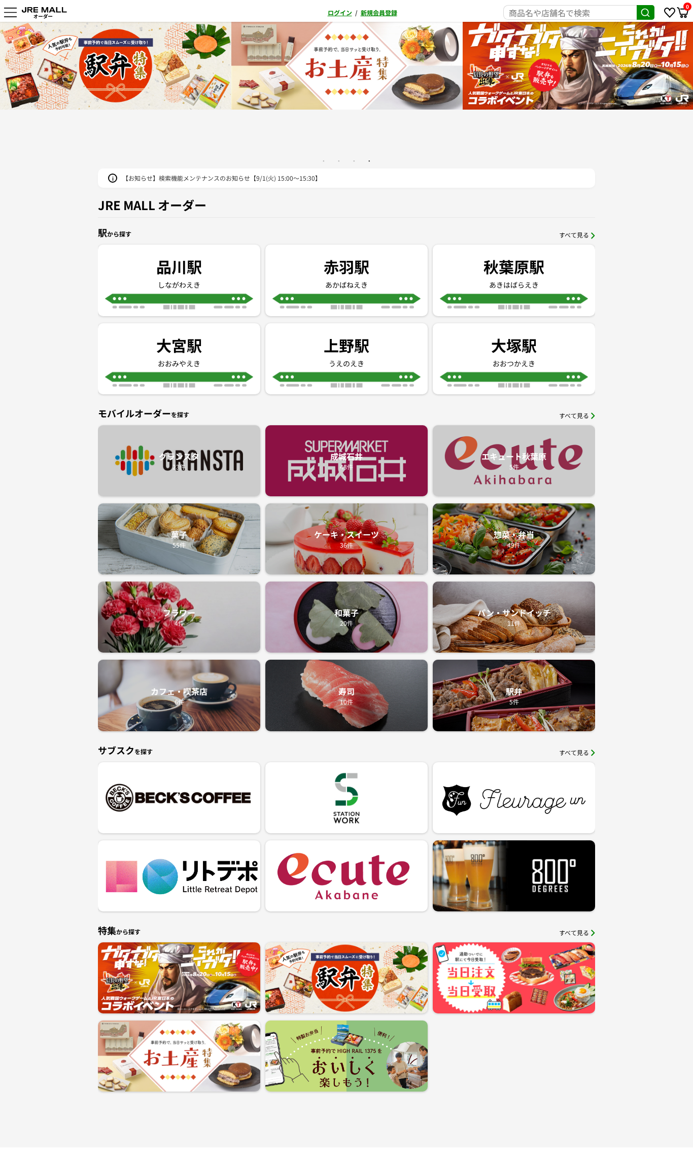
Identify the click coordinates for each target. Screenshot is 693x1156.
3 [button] (354, 161)
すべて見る (574, 234)
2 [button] (339, 161)
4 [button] (369, 161)
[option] (116, 66)
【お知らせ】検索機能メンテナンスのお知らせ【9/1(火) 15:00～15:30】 (221, 178)
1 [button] (324, 161)
